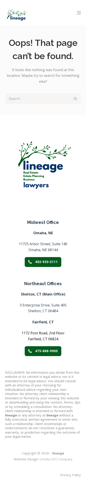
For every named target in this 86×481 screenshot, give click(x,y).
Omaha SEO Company (56, 459)
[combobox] (38, 98)
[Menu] (79, 13)
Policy (76, 475)
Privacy (65, 475)
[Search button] (75, 99)
